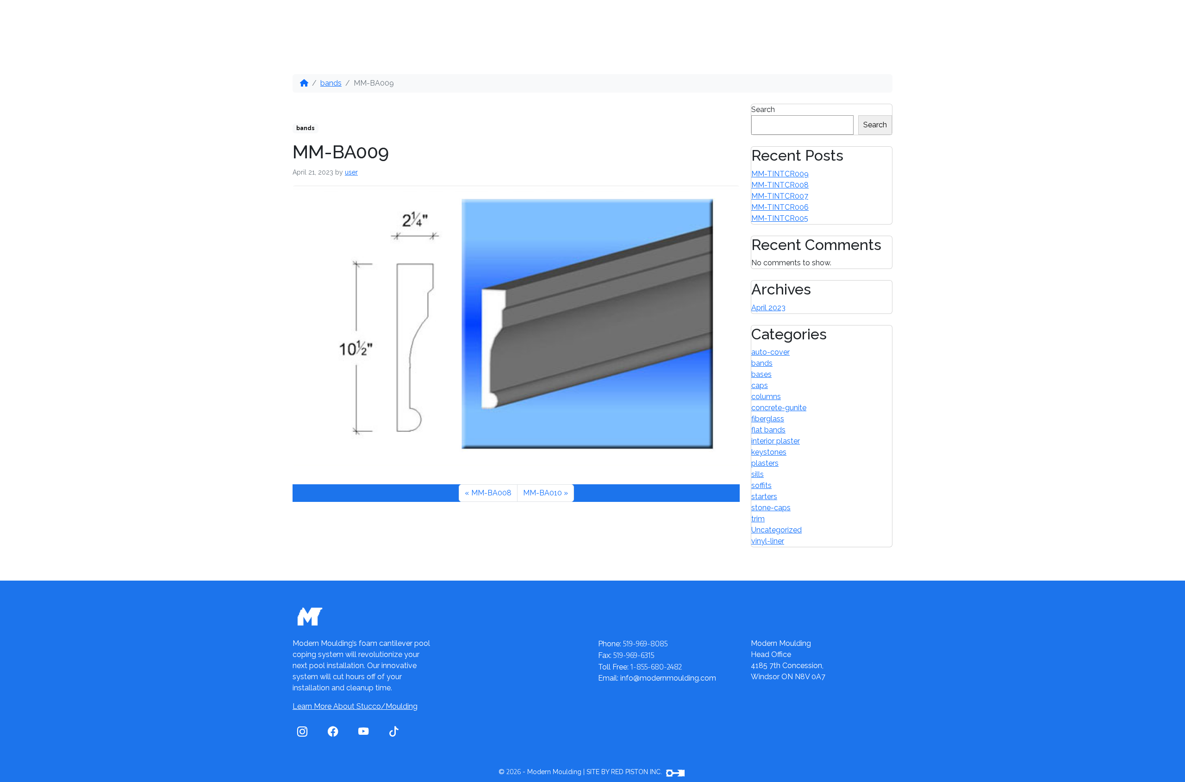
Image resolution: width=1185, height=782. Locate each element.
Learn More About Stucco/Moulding (355, 706)
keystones (768, 452)
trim (758, 518)
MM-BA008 (491, 492)
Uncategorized (776, 530)
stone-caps (771, 507)
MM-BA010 (542, 492)
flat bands (768, 429)
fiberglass (767, 418)
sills (757, 474)
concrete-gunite (778, 407)
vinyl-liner (767, 541)
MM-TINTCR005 (779, 218)
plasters (765, 463)
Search (763, 109)
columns (766, 396)
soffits (761, 485)
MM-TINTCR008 (780, 185)
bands (331, 83)
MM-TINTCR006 (780, 207)
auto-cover (770, 352)
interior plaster (775, 441)
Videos (537, 20)
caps (759, 385)
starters (764, 496)
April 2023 (768, 307)
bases (761, 374)
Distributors (466, 20)
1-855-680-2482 (846, 21)
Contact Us (604, 20)
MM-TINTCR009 (780, 173)
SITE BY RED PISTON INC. (625, 772)
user (351, 172)
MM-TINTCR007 (779, 196)
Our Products (377, 20)
